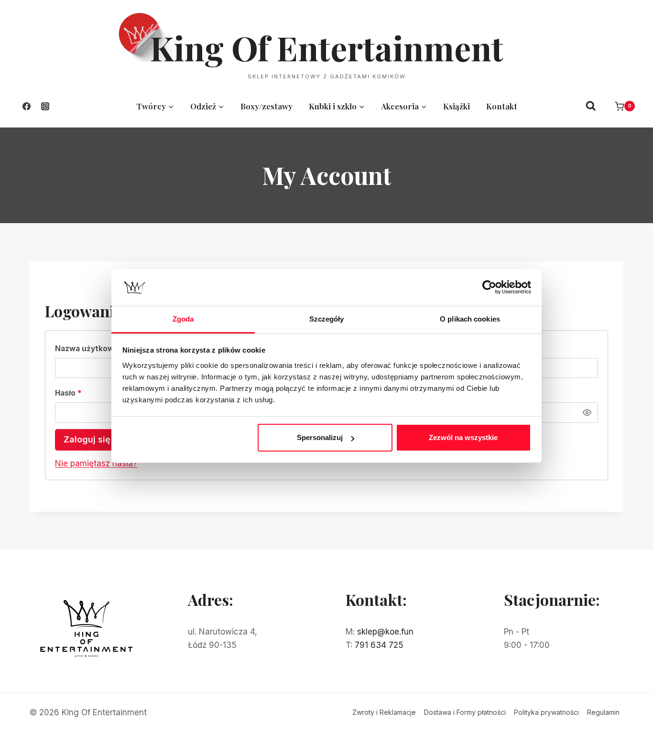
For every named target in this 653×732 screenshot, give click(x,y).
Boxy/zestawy (266, 106)
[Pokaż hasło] (587, 412)
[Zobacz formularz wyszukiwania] (590, 106)
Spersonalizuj (320, 437)
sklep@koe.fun (385, 631)
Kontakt (501, 106)
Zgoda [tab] (183, 319)
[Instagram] (45, 106)
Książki (456, 106)
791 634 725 (379, 645)
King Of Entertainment (326, 47)
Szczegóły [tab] (326, 319)
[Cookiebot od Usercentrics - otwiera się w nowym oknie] (489, 287)
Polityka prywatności (546, 712)
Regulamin (603, 712)
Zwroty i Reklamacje (384, 712)
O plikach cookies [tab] (470, 319)
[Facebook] (26, 106)
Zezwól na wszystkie (463, 437)
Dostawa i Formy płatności (465, 712)
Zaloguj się (87, 439)
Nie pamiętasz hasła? (96, 463)
